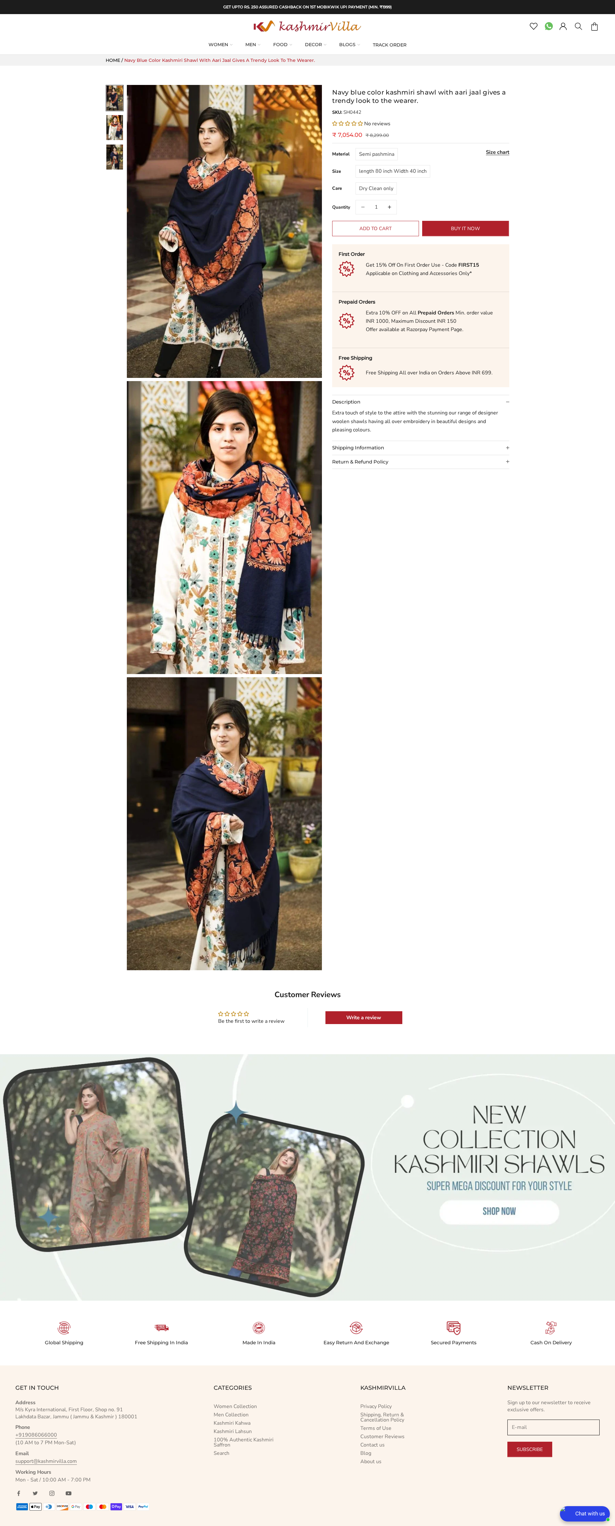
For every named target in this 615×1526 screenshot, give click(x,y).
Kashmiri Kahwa (232, 1423)
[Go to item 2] (115, 127)
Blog (365, 1453)
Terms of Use (375, 1428)
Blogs (347, 44)
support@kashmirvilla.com (46, 1461)
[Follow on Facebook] (18, 1493)
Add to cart (375, 228)
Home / (115, 60)
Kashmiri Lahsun (233, 1431)
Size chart (497, 151)
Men (250, 44)
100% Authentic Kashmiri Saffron (244, 1442)
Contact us (372, 1444)
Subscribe (530, 1449)
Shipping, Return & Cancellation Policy (382, 1417)
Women (218, 44)
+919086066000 (36, 1434)
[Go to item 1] (115, 98)
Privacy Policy (376, 1406)
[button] (347, 123)
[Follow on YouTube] (68, 1493)
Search (221, 1453)
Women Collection (235, 1406)
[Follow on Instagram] (52, 1493)
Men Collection (231, 1414)
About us (370, 1461)
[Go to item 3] (115, 157)
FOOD (280, 44)
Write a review (363, 1017)
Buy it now (465, 228)
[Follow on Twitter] (35, 1493)
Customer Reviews (382, 1436)
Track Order (389, 45)
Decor (313, 44)
